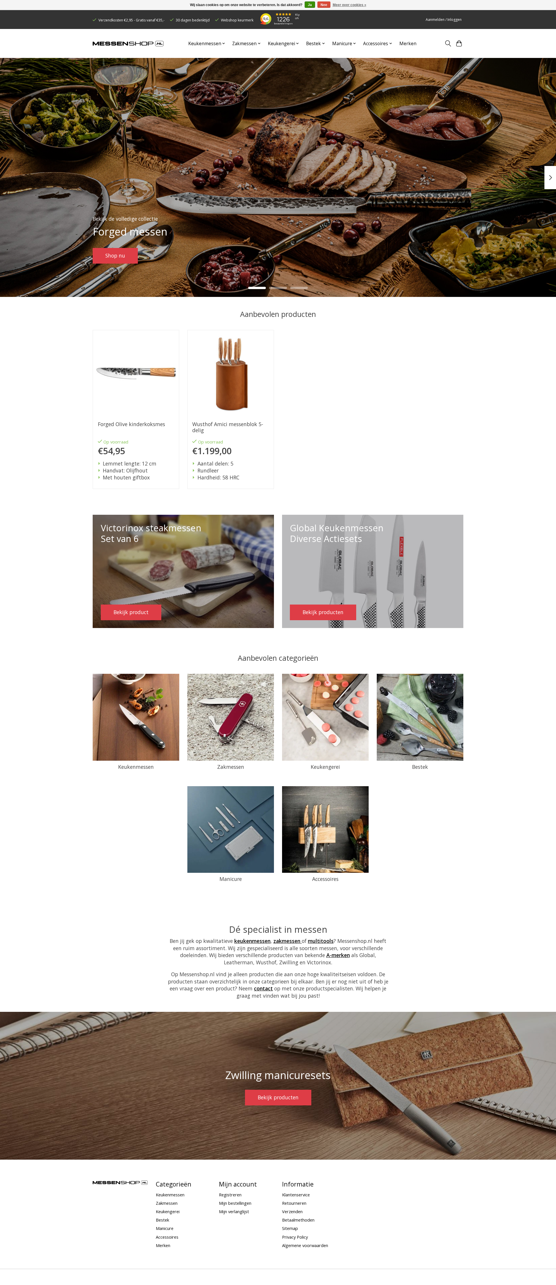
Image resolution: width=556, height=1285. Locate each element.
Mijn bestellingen (235, 1203)
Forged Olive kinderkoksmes (131, 424)
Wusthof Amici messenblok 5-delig (227, 427)
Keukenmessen (136, 766)
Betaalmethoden (298, 1220)
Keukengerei (325, 766)
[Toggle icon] (448, 43)
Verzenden (292, 1211)
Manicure (231, 878)
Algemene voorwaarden (305, 1245)
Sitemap (290, 1228)
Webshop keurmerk (237, 20)
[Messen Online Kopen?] (128, 44)
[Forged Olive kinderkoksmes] (136, 373)
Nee (324, 5)
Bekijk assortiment (128, 255)
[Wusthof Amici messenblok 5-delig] (230, 373)
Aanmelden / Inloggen (444, 19)
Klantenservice (296, 1195)
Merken (407, 44)
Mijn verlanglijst (234, 1211)
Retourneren (294, 1203)
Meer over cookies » (349, 5)
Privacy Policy (295, 1237)
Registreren (230, 1195)
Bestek (420, 766)
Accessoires (325, 878)
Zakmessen (230, 766)
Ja (310, 5)
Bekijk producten (278, 1097)
